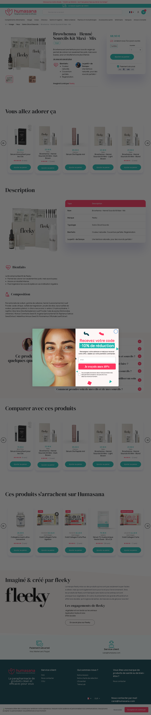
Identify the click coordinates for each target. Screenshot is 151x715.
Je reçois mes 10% (97, 366)
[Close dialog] (116, 331)
